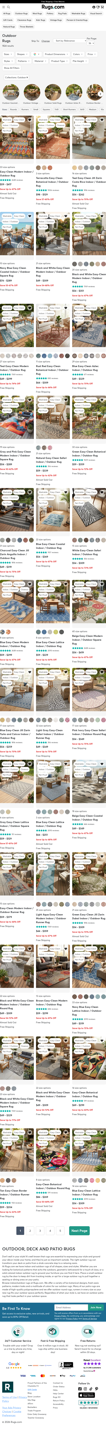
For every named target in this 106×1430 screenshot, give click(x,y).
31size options (7, 545)
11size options (43, 361)
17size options (7, 725)
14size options (79, 1087)
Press (55, 1407)
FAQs (55, 1390)
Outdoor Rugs (21, 13)
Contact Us (58, 1383)
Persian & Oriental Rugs (77, 20)
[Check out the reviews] (88, 1404)
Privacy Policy (60, 1316)
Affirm (30, 1403)
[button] (8, 54)
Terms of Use (9, 1397)
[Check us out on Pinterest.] (96, 1389)
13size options (43, 996)
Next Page (79, 1231)
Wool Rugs (37, 13)
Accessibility (58, 1404)
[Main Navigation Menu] (3, 7)
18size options (79, 811)
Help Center (58, 1393)
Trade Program (34, 1410)
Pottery (50, 13)
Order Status (58, 1386)
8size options (7, 637)
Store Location (34, 1396)
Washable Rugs (78, 13)
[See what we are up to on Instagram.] (85, 1389)
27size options (7, 361)
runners (25, 109)
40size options (79, 631)
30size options (79, 447)
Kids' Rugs (40, 20)
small (35, 109)
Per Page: (92, 38)
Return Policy (59, 1400)
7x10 (57, 109)
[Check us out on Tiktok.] (91, 1389)
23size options (7, 1094)
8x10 (82, 109)
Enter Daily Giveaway (37, 1414)
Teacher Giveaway (36, 1418)
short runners (69, 109)
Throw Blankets (26, 26)
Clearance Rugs (24, 20)
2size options (43, 173)
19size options (7, 447)
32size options (43, 725)
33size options (7, 167)
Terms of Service (89, 1318)
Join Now (95, 1307)
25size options (43, 910)
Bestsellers (32, 1407)
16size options (79, 173)
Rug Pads (62, 13)
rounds (13, 109)
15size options (79, 545)
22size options (43, 539)
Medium (92, 109)
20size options (79, 269)
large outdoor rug (73, 1276)
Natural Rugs (9, 26)
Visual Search (96, 13)
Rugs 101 (56, 1397)
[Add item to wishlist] (29, 119)
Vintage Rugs (56, 20)
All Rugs (6, 13)
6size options (7, 817)
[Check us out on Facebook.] (80, 1389)
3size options (43, 817)
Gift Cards (7, 20)
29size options (79, 361)
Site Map (31, 1400)
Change (46, 41)
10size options (7, 263)
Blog (29, 1393)
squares (46, 109)
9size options (7, 1186)
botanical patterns (22, 1269)
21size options (43, 263)
